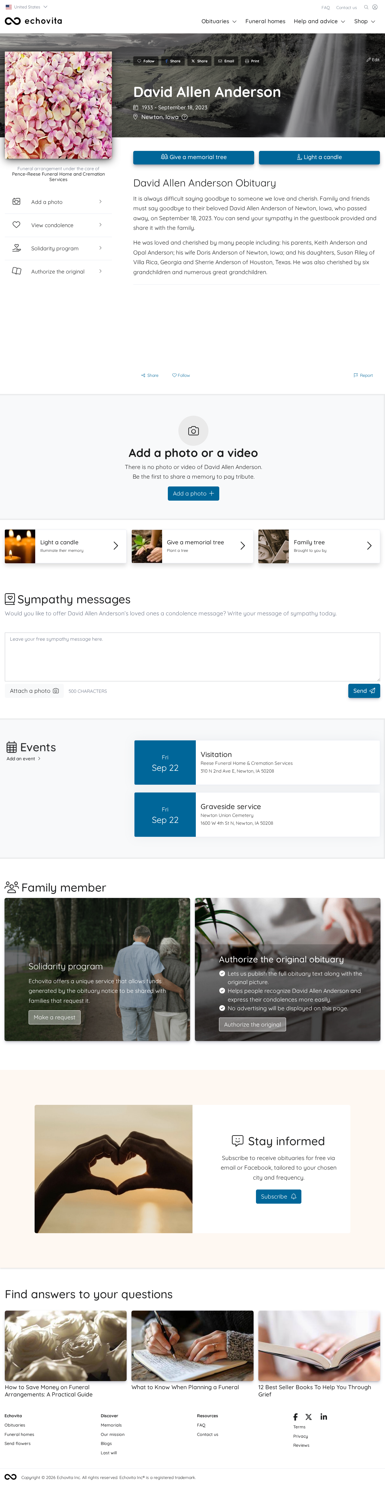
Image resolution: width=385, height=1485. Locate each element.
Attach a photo (30, 690)
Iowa (172, 116)
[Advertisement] (256, 327)
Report (366, 375)
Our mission (113, 1434)
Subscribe (275, 1196)
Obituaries (215, 21)
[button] (27, 6)
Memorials (111, 1425)
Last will (109, 1452)
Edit (375, 59)
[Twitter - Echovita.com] (308, 1418)
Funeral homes (265, 21)
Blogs (106, 1443)
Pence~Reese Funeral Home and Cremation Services (58, 176)
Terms (299, 1427)
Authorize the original (252, 1024)
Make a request (54, 1017)
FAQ (326, 7)
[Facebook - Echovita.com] (295, 1418)
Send (360, 690)
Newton (152, 116)
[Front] (33, 21)
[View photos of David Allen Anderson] (58, 105)
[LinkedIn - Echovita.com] (324, 1418)
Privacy (300, 1436)
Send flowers (18, 1443)
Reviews (301, 1445)
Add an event (21, 758)
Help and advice (316, 21)
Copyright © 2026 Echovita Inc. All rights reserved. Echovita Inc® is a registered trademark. (108, 1477)
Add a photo (190, 493)
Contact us (346, 7)
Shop (361, 21)
